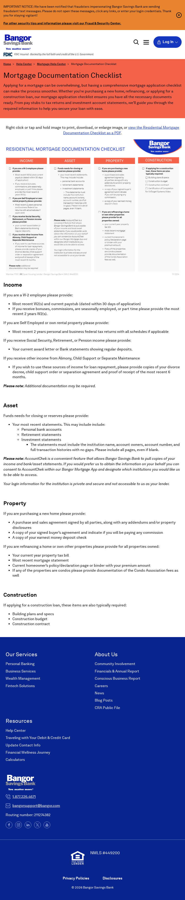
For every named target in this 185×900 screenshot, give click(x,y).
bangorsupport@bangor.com (36, 805)
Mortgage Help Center (51, 64)
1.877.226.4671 (24, 796)
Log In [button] (168, 42)
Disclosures (112, 878)
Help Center (24, 64)
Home (7, 64)
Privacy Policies (76, 878)
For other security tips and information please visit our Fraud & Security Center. (62, 23)
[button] (136, 42)
